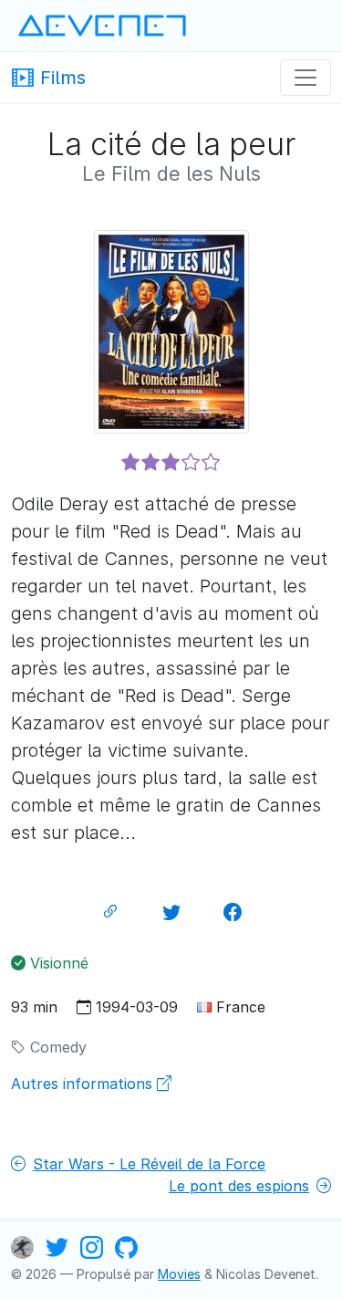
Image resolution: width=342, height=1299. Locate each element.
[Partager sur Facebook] (232, 912)
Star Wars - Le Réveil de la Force (149, 1164)
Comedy (56, 1047)
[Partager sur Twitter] (171, 912)
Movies (179, 1274)
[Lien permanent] (110, 912)
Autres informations (84, 1083)
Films (60, 77)
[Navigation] (305, 77)
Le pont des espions (239, 1186)
